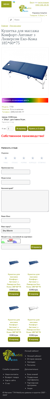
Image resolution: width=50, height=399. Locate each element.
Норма (24, 163)
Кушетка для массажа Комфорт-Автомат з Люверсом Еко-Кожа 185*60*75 (14, 280)
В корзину (21, 129)
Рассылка (31, 365)
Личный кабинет (34, 356)
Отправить (36, 247)
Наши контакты (11, 374)
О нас (7, 383)
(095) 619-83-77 (17, 112)
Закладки (31, 362)
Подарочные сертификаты (33, 378)
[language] (14, 2)
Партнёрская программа (32, 384)
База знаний (32, 374)
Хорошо (32, 163)
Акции (29, 388)
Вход (32, 2)
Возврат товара (12, 377)
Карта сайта (10, 380)
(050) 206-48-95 (42, 5)
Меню (6, 4)
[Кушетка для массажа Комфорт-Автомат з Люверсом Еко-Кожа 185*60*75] (25, 93)
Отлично (42, 163)
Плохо (15, 163)
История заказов (34, 359)
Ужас (5, 163)
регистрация (43, 2)
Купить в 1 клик (36, 129)
